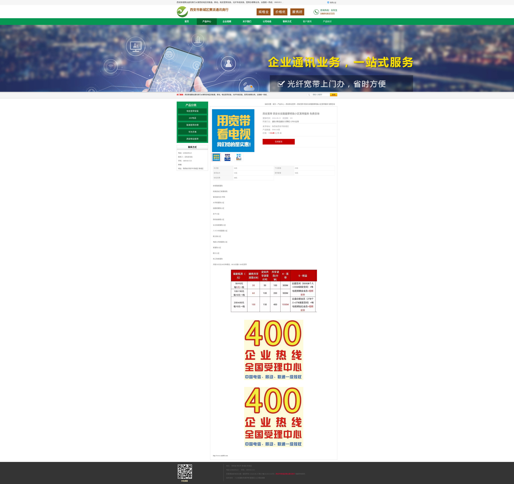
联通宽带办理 (192, 125)
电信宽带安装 (192, 111)
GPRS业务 (294, 122)
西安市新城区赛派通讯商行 (285, 474)
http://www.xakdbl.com (220, 456)
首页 (187, 21)
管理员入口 (254, 478)
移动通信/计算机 (283, 122)
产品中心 (207, 21)
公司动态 (267, 21)
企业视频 (227, 21)
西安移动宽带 (192, 139)
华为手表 (192, 132)
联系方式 (287, 21)
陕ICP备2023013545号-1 (267, 474)
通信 (274, 122)
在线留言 (278, 142)
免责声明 (246, 478)
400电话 (192, 118)
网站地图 (261, 478)
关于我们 (247, 21)
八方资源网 (239, 478)
